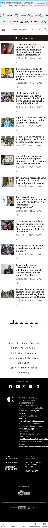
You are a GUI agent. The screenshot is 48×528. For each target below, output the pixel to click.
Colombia (21, 58)
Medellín (21, 126)
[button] (17, 62)
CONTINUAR (40, 4)
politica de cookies (28, 5)
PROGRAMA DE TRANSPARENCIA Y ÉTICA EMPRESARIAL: (29, 433)
